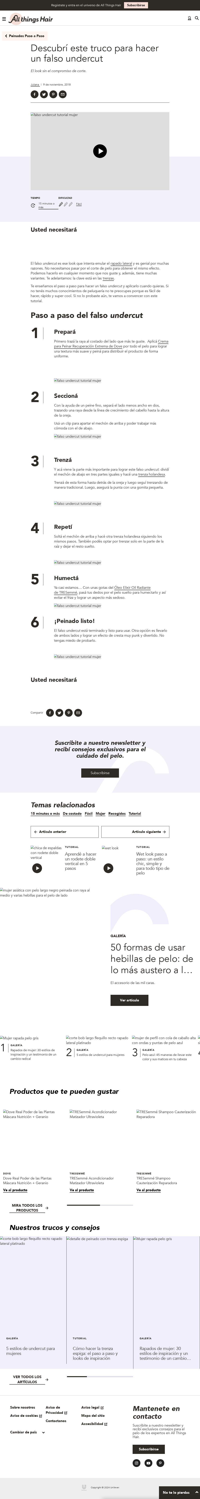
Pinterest (160, 1463)
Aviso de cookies (24, 1415)
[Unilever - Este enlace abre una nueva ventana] (84, 1487)
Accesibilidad (92, 1423)
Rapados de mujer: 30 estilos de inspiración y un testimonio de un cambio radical (33, 1054)
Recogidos (117, 813)
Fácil (79, 204)
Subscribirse (136, 5)
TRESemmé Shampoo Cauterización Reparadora (157, 1181)
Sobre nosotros (22, 1407)
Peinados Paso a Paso (26, 36)
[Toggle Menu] (4, 19)
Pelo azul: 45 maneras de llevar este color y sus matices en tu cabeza (167, 1057)
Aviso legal (90, 1407)
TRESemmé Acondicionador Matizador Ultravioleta (92, 1181)
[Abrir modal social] (189, 19)
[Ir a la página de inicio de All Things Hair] (30, 19)
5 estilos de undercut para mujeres (100, 1055)
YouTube (148, 1463)
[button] (100, 151)
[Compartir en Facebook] (34, 94)
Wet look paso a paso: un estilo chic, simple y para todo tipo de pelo (152, 863)
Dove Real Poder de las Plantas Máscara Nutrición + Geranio (27, 1181)
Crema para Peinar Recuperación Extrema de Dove (111, 344)
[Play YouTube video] (100, 151)
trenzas (108, 278)
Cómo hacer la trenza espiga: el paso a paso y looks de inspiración (95, 1353)
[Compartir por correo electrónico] (63, 94)
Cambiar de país (24, 1432)
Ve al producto (15, 1190)
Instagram (136, 1463)
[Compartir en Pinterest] (53, 94)
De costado (72, 813)
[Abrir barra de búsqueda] (197, 19)
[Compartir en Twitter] (44, 94)
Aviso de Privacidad (54, 1410)
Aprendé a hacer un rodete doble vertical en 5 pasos (80, 861)
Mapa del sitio (93, 1415)
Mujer (100, 813)
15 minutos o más (46, 205)
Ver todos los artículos (27, 1379)
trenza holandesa (151, 474)
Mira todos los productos (27, 1208)
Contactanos (56, 1421)
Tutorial (135, 813)
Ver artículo (129, 1000)
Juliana (35, 85)
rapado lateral (121, 263)
